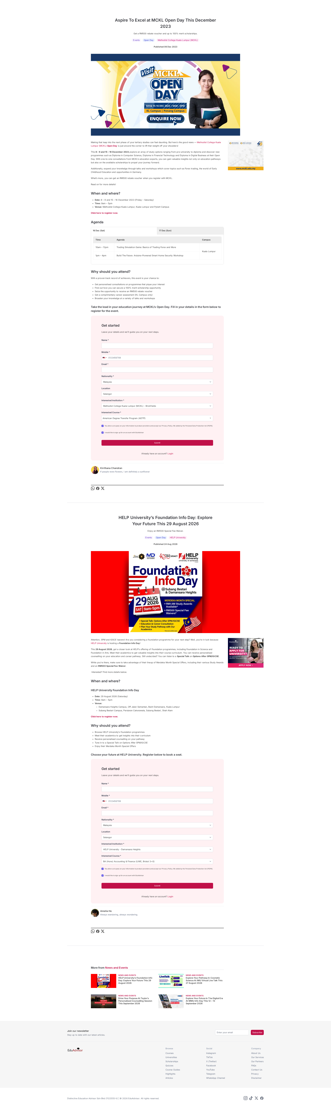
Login (170, 453)
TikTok (209, 1057)
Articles (169, 1078)
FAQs (253, 1065)
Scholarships (172, 1061)
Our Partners (257, 1061)
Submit (157, 443)
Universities (171, 1057)
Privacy (255, 1074)
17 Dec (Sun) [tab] (165, 230)
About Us (255, 1053)
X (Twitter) (211, 1061)
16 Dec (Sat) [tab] (99, 230)
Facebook (211, 1065)
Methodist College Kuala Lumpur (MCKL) (178, 40)
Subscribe (257, 1032)
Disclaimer (256, 1078)
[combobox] (105, 357)
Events (136, 40)
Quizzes (169, 1065)
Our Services (257, 1057)
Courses (170, 1053)
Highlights (170, 1074)
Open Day (149, 40)
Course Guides (173, 1069)
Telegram (210, 1074)
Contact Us (256, 1069)
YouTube (210, 1069)
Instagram (211, 1053)
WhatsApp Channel (215, 1078)
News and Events (116, 967)
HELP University (178, 537)
